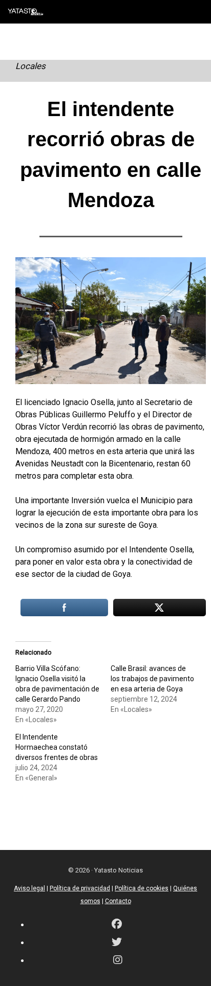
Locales (30, 66)
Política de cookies (141, 888)
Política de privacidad (80, 888)
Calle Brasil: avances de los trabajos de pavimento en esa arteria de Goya (152, 678)
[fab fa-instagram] (117, 961)
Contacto (118, 901)
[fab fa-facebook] (117, 925)
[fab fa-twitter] (117, 943)
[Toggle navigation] (195, 12)
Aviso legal (29, 888)
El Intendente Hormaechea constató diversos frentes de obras (56, 747)
